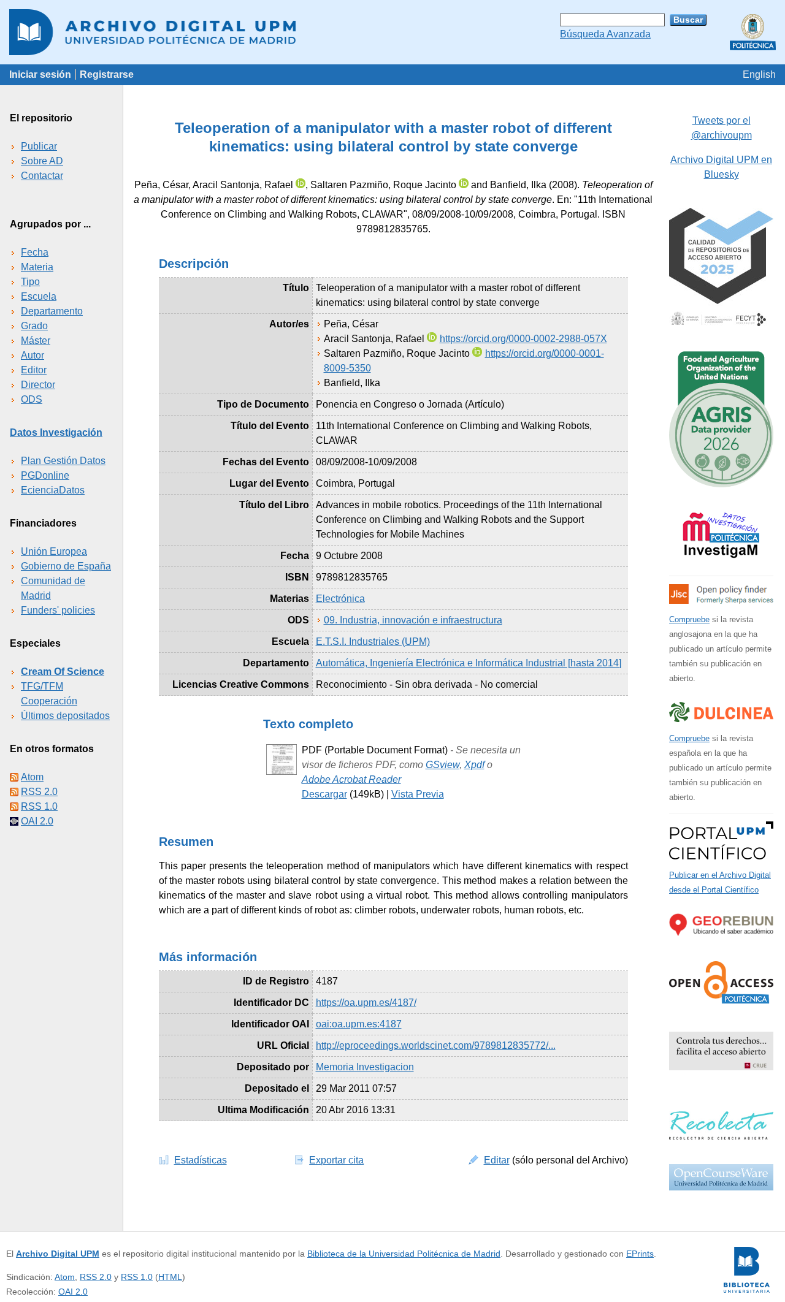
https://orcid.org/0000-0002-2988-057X (523, 338)
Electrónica (340, 598)
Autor (32, 355)
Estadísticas (200, 1160)
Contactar (42, 175)
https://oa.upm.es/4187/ (366, 1002)
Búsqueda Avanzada (605, 34)
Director (38, 384)
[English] (759, 74)
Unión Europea (54, 551)
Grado (34, 326)
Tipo (30, 281)
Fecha (34, 252)
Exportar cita (336, 1160)
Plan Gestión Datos (63, 460)
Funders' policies (58, 610)
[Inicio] (392, 32)
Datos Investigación (56, 432)
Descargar (324, 794)
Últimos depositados (65, 715)
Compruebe (689, 619)
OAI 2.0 (37, 821)
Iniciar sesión (40, 74)
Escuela (38, 296)
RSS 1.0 (39, 806)
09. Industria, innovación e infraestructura (413, 620)
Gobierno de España (66, 566)
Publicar (39, 146)
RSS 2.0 (39, 791)
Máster (35, 340)
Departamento (52, 311)
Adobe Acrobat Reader (351, 779)
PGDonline (45, 475)
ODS (31, 399)
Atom (32, 777)
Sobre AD (42, 161)
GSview (442, 765)
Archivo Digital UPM (57, 1253)
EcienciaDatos (53, 490)
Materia (37, 267)
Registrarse (107, 74)
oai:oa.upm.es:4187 (359, 1024)
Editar (497, 1160)
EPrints (640, 1253)
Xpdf (474, 765)
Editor (34, 370)
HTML (170, 1277)
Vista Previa (417, 794)
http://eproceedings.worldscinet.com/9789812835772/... (436, 1045)
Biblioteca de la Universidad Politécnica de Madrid (403, 1253)
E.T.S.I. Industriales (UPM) (373, 641)
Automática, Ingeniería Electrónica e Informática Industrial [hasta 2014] (468, 663)
